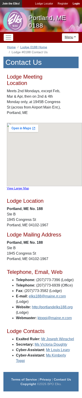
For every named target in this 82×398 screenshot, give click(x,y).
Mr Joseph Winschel (57, 339)
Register (63, 3)
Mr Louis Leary (58, 350)
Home (11, 47)
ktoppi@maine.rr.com (55, 318)
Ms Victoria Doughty (51, 344)
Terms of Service (24, 379)
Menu (69, 37)
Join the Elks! (11, 3)
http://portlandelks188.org (52, 307)
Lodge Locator (44, 3)
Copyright (28, 384)
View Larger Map (18, 188)
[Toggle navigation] (8, 37)
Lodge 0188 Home (33, 47)
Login (76, 3)
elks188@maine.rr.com (47, 296)
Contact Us (62, 379)
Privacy (45, 379)
